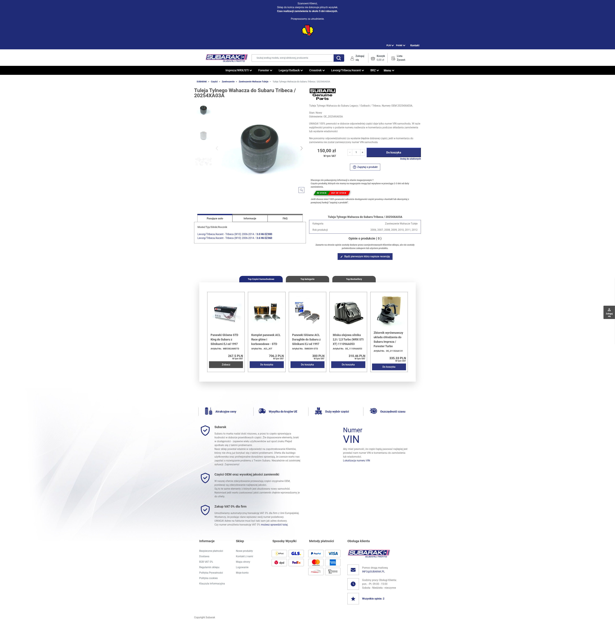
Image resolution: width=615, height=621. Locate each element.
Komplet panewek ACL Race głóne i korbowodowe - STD (266, 339)
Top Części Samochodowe (261, 279)
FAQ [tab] (285, 218)
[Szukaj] (339, 58)
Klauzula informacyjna (212, 583)
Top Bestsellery (354, 279)
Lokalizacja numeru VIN (356, 460)
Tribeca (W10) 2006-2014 (239, 234)
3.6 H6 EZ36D (264, 238)
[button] (378, 58)
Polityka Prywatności (211, 572)
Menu (387, 70)
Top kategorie (307, 279)
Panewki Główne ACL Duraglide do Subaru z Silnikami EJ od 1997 (306, 339)
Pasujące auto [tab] (215, 218)
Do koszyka (393, 152)
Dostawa (204, 556)
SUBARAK (202, 81)
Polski (399, 45)
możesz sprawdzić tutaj (274, 524)
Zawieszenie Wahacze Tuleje (253, 81)
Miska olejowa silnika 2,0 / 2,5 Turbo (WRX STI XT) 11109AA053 (348, 339)
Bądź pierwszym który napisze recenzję (365, 256)
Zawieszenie (228, 81)
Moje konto (242, 572)
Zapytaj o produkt (365, 167)
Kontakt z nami (244, 556)
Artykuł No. (216, 349)
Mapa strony (243, 561)
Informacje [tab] (250, 218)
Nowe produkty (244, 550)
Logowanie (242, 567)
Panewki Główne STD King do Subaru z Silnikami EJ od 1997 (224, 339)
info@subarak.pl (373, 571)
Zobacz (226, 364)
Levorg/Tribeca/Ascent (210, 234)
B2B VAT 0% (206, 561)
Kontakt (414, 45)
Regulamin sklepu (209, 567)
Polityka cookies (208, 578)
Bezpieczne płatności (211, 550)
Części (214, 81)
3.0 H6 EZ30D (264, 234)
